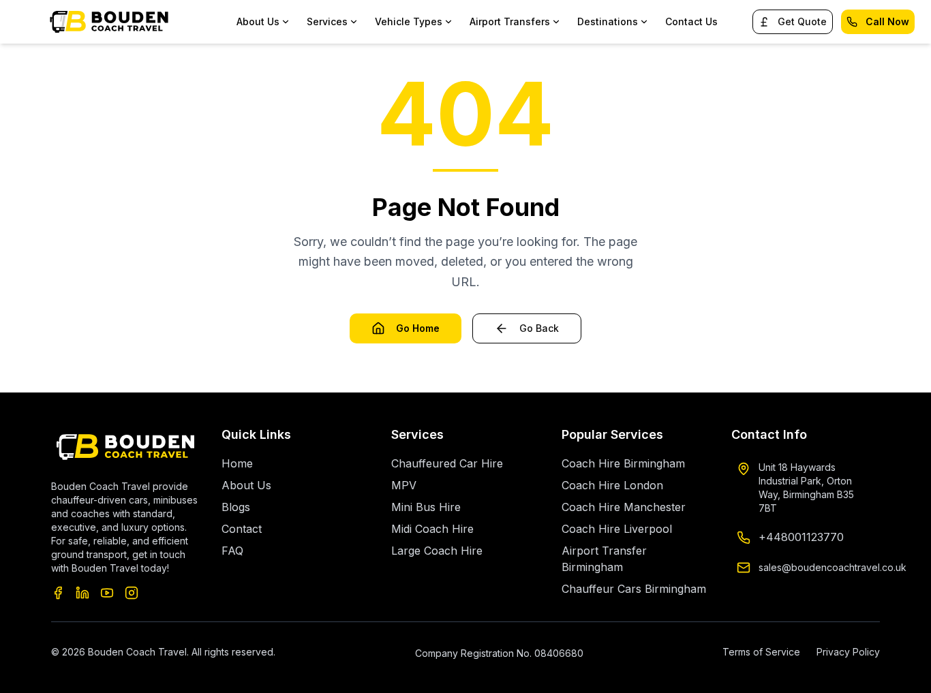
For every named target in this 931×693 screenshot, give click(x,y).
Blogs (236, 507)
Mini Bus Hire (426, 507)
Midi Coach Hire (432, 529)
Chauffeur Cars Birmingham (634, 589)
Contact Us (691, 21)
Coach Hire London (612, 485)
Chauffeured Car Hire (447, 463)
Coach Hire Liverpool (617, 529)
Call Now (887, 21)
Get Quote (802, 21)
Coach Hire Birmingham (623, 463)
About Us (246, 485)
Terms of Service (761, 652)
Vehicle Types (408, 21)
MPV (403, 485)
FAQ (232, 550)
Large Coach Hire (437, 550)
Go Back (539, 328)
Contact (242, 529)
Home (237, 463)
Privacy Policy (848, 652)
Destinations (607, 21)
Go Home (418, 328)
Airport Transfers (510, 21)
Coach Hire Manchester (624, 507)
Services (327, 21)
